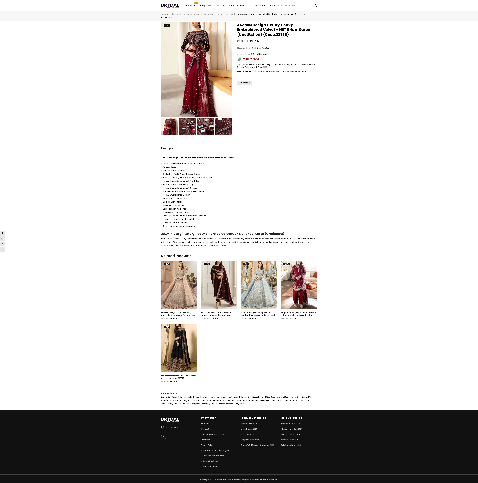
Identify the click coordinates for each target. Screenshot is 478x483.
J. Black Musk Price (209, 466)
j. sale (189, 397)
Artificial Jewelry (257, 5)
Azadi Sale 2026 (287, 5)
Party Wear (239, 404)
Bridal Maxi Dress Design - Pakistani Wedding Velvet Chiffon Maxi (278, 64)
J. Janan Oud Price (209, 461)
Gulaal (196, 400)
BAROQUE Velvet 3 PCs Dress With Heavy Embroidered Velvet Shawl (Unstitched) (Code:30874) (216, 314)
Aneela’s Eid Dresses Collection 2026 (257, 445)
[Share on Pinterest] (2, 244)
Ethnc (203, 400)
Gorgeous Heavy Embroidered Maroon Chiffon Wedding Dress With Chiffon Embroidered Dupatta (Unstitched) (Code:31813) (298, 314)
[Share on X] (2, 249)
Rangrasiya (187, 400)
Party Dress (205, 5)
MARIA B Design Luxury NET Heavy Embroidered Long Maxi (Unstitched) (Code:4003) (178, 314)
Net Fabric (205, 404)
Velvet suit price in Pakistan (235, 397)
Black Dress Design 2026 (258, 397)
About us (205, 423)
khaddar (164, 400)
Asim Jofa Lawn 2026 (290, 434)
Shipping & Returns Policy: (212, 434)
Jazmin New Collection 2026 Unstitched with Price (281, 71)
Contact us (206, 429)
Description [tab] (168, 148)
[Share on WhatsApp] (2, 238)
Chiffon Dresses (218, 404)
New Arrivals (190, 5)
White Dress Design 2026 (302, 397)
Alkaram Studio (283, 397)
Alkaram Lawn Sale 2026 (291, 429)
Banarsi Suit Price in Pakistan (173, 397)
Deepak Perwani (200, 397)
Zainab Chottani (243, 400)
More (271, 5)
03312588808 (172, 427)
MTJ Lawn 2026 (247, 434)
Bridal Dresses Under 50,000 (282, 400)
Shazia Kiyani (228, 400)
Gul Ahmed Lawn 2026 (291, 445)
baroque (255, 400)
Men (230, 5)
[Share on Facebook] (2, 233)
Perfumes (241, 5)
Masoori (229, 404)
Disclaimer (205, 439)
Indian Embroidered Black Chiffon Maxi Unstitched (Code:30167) (178, 376)
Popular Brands (215, 397)
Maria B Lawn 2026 (249, 429)
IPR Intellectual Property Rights (215, 450)
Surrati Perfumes (214, 400)
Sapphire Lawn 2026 (250, 439)
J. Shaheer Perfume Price (212, 455)
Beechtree (264, 400)
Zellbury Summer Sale (175, 404)
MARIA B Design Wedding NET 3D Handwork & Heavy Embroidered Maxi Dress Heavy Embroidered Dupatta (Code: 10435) (258, 314)
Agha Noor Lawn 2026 (290, 423)
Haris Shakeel (175, 400)
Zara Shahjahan (193, 404)
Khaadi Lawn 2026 (249, 423)
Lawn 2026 (219, 5)
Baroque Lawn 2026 (289, 439)
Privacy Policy (207, 445)
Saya (273, 397)
